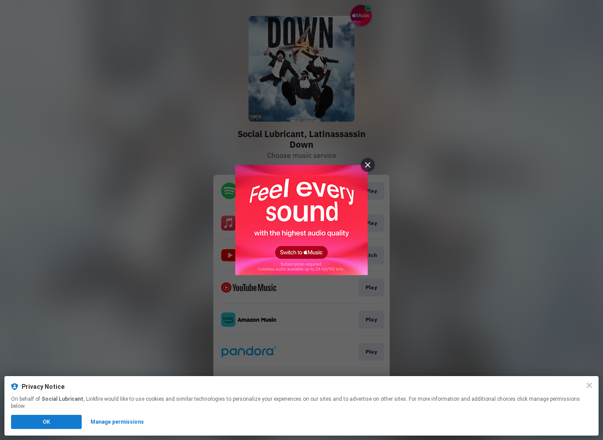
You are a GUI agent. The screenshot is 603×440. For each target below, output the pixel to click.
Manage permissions (117, 422)
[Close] (589, 385)
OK (46, 422)
